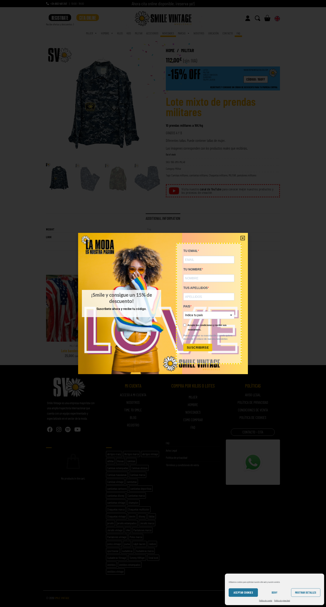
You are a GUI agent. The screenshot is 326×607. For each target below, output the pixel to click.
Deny (275, 592)
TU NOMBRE (192, 269)
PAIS (186, 306)
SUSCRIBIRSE (198, 347)
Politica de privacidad (282, 600)
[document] (163, 303)
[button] (242, 238)
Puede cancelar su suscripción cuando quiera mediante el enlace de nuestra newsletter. (207, 337)
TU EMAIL (190, 251)
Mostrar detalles (305, 592)
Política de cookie (265, 600)
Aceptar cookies (243, 592)
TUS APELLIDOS (195, 288)
